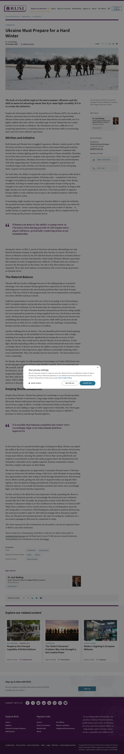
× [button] (97, 367)
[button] (35, 383)
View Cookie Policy (65, 378)
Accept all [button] (87, 383)
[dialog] (62, 377)
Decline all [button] (69, 383)
